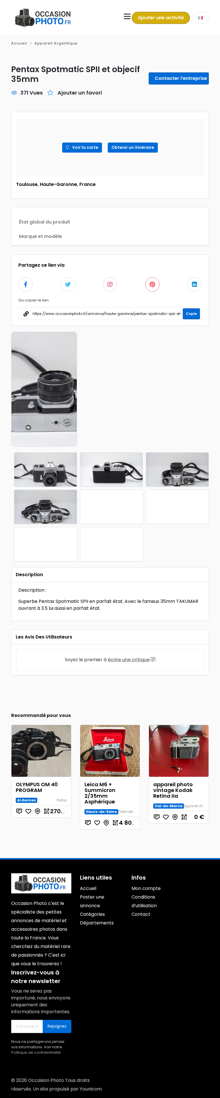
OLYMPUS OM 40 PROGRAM (37, 787)
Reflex (62, 800)
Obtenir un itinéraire (132, 147)
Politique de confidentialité (36, 1052)
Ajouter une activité (161, 17)
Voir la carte (84, 147)
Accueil (19, 43)
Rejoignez (57, 1026)
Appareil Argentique (56, 43)
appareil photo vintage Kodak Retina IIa (173, 790)
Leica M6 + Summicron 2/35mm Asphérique (100, 793)
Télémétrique (129, 811)
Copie (191, 313)
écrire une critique (129, 659)
